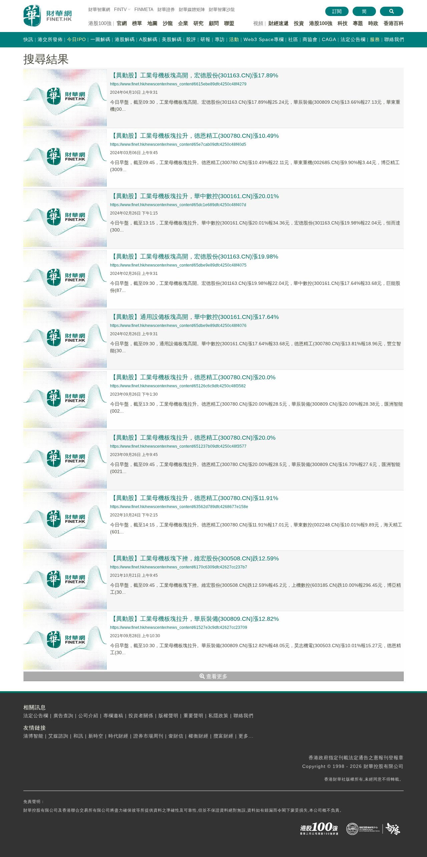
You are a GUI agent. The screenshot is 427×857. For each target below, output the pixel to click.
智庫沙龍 (222, 9)
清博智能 (33, 736)
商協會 (310, 39)
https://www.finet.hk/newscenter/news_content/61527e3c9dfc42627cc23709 (178, 627)
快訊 (28, 39)
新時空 (95, 736)
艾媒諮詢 (58, 736)
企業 (183, 23)
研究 (198, 23)
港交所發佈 (50, 39)
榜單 (137, 23)
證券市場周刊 (148, 736)
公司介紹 (88, 715)
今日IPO (76, 39)
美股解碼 (172, 39)
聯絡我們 (394, 39)
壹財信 (175, 736)
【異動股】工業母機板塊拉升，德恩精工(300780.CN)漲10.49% (194, 135)
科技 (343, 23)
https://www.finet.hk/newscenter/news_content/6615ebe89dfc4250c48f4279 (178, 84)
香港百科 (394, 23)
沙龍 (168, 23)
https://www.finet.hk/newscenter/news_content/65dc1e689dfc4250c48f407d (178, 204)
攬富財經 (224, 736)
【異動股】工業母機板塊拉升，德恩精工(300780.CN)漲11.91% (194, 498)
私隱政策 (218, 715)
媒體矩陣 (192, 9)
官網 (122, 23)
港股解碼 (125, 39)
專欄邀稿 (113, 715)
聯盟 (229, 23)
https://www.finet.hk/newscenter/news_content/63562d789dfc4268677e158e (179, 506)
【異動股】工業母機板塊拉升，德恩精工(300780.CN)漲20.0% (193, 377)
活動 (234, 39)
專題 (358, 23)
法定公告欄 (353, 39)
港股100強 (320, 23)
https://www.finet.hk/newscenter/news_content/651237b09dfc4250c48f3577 (178, 446)
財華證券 (166, 9)
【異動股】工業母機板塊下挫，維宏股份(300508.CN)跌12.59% (194, 558)
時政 (373, 23)
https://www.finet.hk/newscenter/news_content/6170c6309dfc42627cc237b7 (178, 567)
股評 (191, 39)
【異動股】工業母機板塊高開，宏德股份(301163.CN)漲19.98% (194, 256)
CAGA (329, 39)
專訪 (220, 39)
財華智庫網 (99, 9)
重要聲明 (193, 715)
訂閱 (337, 11)
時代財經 (118, 736)
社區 (293, 39)
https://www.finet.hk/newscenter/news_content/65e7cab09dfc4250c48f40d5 (178, 144)
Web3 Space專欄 (264, 39)
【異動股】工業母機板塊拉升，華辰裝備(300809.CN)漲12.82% (194, 618)
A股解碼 (148, 39)
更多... (246, 736)
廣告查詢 (63, 715)
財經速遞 (279, 23)
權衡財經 (198, 736)
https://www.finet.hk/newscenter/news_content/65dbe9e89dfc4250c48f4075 (178, 265)
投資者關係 (140, 715)
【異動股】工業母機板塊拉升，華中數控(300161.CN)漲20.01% (194, 196)
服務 (375, 39)
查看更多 (216, 676)
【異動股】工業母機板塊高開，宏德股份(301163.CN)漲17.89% (194, 75)
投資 (299, 23)
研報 (205, 39)
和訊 (78, 736)
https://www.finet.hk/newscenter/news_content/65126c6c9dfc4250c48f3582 (178, 386)
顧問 (214, 23)
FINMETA (143, 9)
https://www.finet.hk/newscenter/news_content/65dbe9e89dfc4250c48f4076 (178, 325)
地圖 (152, 23)
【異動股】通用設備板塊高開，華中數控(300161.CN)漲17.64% (194, 317)
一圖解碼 (100, 39)
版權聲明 (168, 715)
